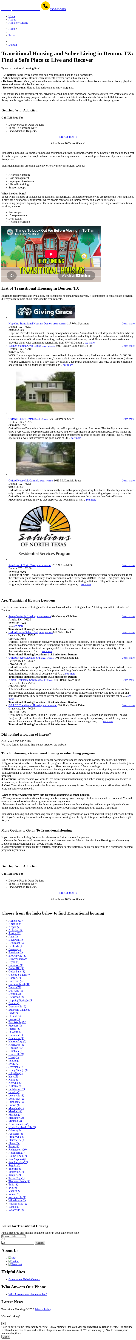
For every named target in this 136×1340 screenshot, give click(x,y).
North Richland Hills (22, 1127)
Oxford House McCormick (23, 480)
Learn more (128, 323)
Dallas (14, 987)
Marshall (15, 1111)
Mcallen (14, 1114)
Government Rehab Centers (24, 1279)
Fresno (14, 1028)
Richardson (17, 1149)
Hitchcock (16, 1044)
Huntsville (16, 1054)
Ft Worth (15, 1031)
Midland (15, 1120)
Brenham (15, 952)
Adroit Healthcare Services (23, 679)
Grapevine (16, 1038)
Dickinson (16, 996)
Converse (15, 981)
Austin (14, 933)
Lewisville (16, 1095)
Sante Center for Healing (22, 616)
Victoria (14, 1190)
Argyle (14, 926)
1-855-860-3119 (68, 136)
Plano (14, 1143)
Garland (15, 1035)
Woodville (16, 1209)
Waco (14, 1194)
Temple (14, 1174)
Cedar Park (16, 971)
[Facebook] (15, 1264)
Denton (12, 44)
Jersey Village (18, 1070)
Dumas (14, 1003)
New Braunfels (18, 1124)
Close (6, 1336)
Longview (16, 1098)
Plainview (16, 1139)
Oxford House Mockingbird (24, 657)
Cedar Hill (16, 968)
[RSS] (12, 1257)
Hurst (13, 1057)
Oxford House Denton (21, 418)
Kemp (13, 1079)
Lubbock (16, 1101)
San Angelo (17, 1159)
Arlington (15, 930)
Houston (15, 1047)
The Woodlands (19, 1181)
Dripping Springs (20, 1000)
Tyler (13, 1187)
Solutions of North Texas (22, 565)
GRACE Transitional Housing (25, 705)
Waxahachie (17, 1197)
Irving (13, 1063)
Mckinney (16, 1117)
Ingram (14, 1060)
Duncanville (17, 1006)
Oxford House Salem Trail (23, 632)
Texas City (16, 1178)
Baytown (15, 939)
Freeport (15, 1025)
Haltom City (17, 1041)
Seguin (14, 1165)
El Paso (14, 1015)
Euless (14, 1019)
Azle (13, 936)
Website (63, 323)
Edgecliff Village (19, 1009)
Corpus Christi (19, 984)
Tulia (13, 1184)
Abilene (15, 920)
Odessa (14, 1130)
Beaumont (16, 942)
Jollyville (15, 1073)
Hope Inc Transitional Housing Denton (30, 323)
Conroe (14, 977)
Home (11, 28)
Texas (11, 35)
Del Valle (15, 990)
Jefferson (15, 1066)
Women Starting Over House (24, 345)
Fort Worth (17, 1022)
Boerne (14, 949)
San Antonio (18, 1162)
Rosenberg (16, 1152)
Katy (13, 1076)
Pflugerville (16, 1136)
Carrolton (15, 965)
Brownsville (17, 955)
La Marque (16, 1089)
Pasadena (15, 1133)
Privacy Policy (43, 1309)
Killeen (14, 1085)
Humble (14, 1050)
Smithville (16, 1171)
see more (90, 342)
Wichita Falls (17, 1203)
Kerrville (15, 1082)
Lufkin (14, 1105)
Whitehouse (17, 1200)
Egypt (13, 1012)
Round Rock (17, 1155)
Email (55, 323)
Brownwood (17, 958)
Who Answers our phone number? (27, 1294)
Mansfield (16, 1108)
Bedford (15, 946)
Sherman (15, 1168)
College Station (19, 974)
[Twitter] (13, 1261)
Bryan (13, 961)
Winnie (14, 1206)
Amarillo (15, 923)
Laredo (14, 1092)
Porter (13, 1146)
